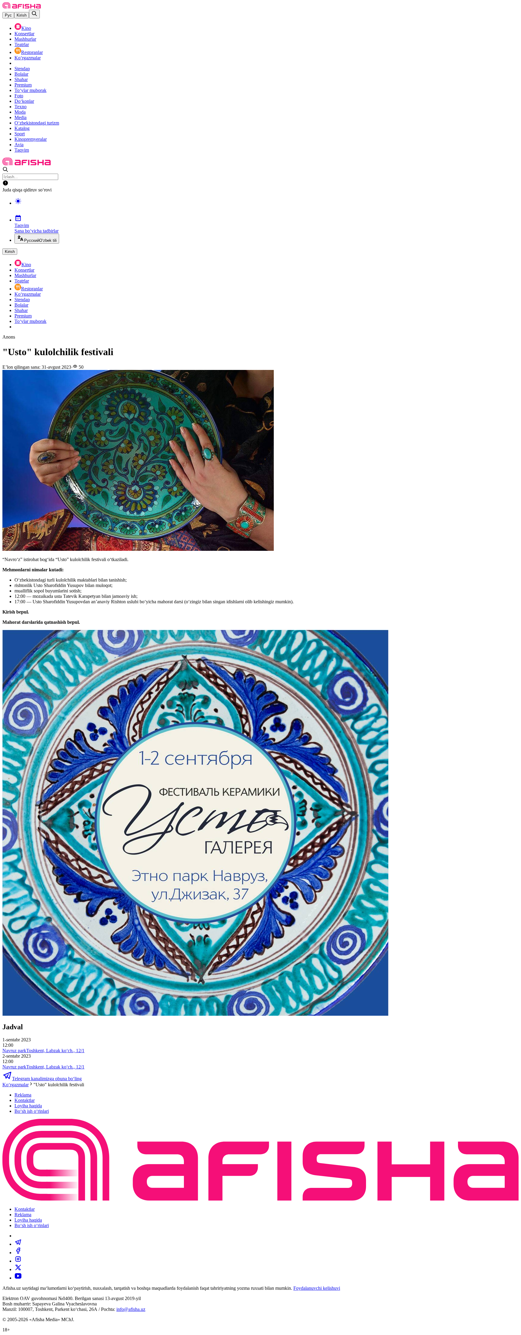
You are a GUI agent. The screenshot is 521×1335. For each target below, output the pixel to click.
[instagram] (18, 1261)
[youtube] (18, 1277)
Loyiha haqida (28, 1105)
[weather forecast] (266, 207)
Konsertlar (24, 33)
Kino (26, 28)
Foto (18, 95)
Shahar (21, 79)
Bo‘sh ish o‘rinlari (31, 1111)
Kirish (22, 15)
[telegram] (18, 1244)
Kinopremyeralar (30, 139)
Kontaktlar (24, 1100)
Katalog (22, 128)
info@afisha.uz (130, 1309)
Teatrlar (21, 44)
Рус (8, 15)
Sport (19, 133)
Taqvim (21, 150)
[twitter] (18, 1269)
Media (20, 117)
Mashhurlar (25, 39)
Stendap (22, 68)
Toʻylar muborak (30, 90)
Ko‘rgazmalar (27, 57)
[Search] (34, 14)
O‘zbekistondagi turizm (36, 122)
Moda (20, 112)
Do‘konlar (24, 101)
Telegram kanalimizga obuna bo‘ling (47, 1078)
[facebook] (18, 1252)
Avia (19, 144)
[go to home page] (21, 6)
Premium (23, 84)
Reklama (22, 1094)
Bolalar (21, 74)
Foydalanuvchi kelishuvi (316, 1288)
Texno (20, 106)
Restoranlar (32, 52)
